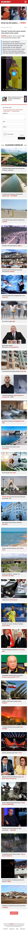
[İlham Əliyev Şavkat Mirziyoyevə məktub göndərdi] (14, 334)
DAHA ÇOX (14, 913)
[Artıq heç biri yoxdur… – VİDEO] (14, 13)
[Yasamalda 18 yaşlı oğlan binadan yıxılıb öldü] (14, 360)
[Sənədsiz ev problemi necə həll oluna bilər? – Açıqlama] (14, 894)
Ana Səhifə (5, 928)
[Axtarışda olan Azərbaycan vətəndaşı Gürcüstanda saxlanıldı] (14, 258)
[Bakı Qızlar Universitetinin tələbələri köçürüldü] (14, 511)
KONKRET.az (4, 36)
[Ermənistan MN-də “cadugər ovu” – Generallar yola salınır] (14, 562)
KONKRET (11, 923)
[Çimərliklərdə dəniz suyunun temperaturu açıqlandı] (14, 208)
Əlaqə (17, 928)
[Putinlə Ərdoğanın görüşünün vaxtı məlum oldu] (14, 638)
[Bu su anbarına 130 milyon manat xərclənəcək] (14, 435)
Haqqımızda (11, 928)
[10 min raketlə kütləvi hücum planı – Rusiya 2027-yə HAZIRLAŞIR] (14, 791)
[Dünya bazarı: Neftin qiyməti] (14, 588)
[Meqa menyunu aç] (25, 2)
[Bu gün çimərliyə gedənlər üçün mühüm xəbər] (14, 537)
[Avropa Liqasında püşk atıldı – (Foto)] (14, 741)
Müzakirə (5, 113)
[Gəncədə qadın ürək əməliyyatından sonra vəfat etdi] (14, 284)
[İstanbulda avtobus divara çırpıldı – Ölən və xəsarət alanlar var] (14, 842)
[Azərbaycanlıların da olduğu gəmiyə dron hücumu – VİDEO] (14, 868)
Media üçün (22, 928)
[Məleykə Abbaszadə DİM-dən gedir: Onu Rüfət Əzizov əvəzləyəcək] (14, 765)
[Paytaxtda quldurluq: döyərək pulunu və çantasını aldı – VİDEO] (14, 384)
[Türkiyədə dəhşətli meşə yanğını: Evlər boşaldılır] (14, 715)
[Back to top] (24, 930)
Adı (4, 121)
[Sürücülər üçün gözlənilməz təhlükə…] (14, 234)
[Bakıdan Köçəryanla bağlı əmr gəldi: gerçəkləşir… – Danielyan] (14, 817)
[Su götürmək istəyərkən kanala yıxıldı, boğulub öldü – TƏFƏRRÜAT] (14, 183)
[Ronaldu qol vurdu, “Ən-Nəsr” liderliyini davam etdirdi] (14, 612)
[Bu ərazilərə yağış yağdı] (14, 310)
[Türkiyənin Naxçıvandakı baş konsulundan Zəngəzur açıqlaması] (14, 157)
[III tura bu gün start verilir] (14, 461)
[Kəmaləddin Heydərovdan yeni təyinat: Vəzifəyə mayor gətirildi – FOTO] (14, 664)
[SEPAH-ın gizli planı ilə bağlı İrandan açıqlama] (14, 690)
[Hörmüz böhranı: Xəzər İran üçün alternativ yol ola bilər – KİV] (14, 485)
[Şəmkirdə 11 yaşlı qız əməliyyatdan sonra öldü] (14, 409)
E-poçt (4, 126)
